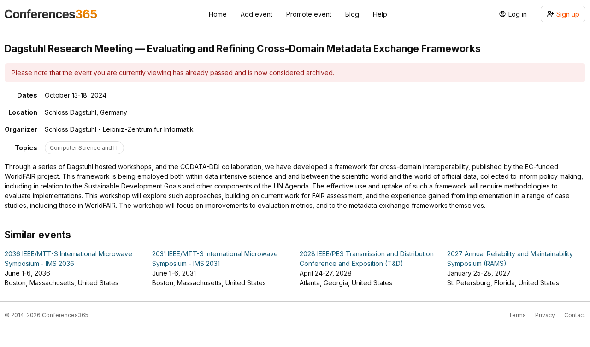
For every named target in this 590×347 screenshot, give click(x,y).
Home (218, 14)
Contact (574, 315)
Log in (517, 14)
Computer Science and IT (84, 147)
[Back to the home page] (51, 13)
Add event (256, 14)
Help (380, 14)
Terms (517, 315)
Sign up (567, 14)
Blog (352, 14)
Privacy (545, 315)
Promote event (308, 14)
